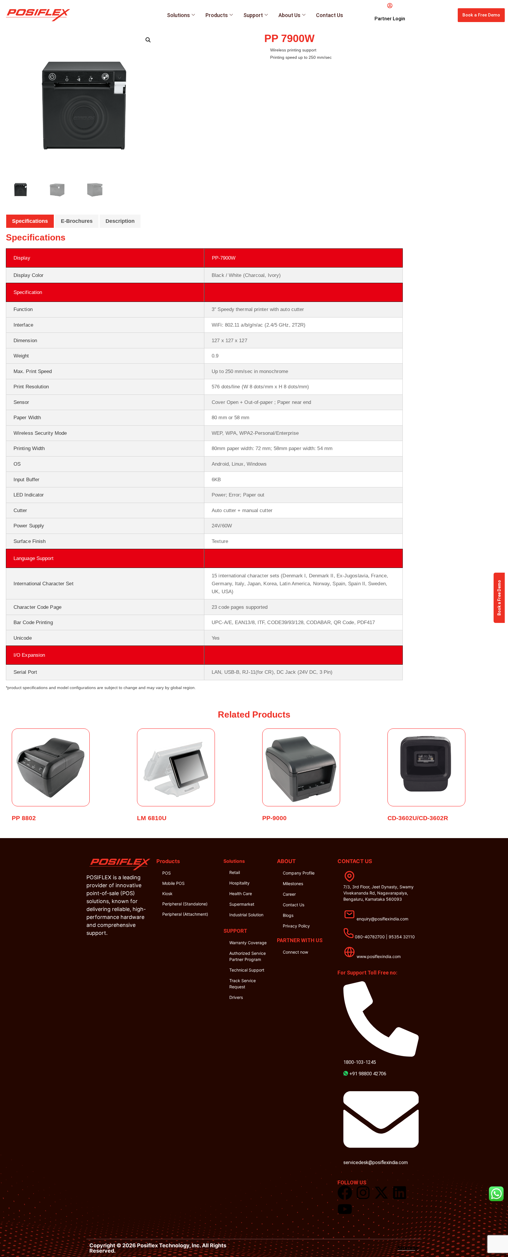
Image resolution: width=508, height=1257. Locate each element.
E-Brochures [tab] (77, 221)
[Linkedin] (399, 1192)
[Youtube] (344, 1209)
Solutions (178, 15)
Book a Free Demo (499, 598)
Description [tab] (120, 221)
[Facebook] (344, 1192)
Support (253, 15)
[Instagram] (363, 1192)
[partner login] (389, 5)
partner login (390, 18)
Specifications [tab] (30, 221)
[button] (148, 40)
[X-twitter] (381, 1192)
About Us (289, 15)
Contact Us (329, 15)
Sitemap (408, 1248)
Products (216, 15)
